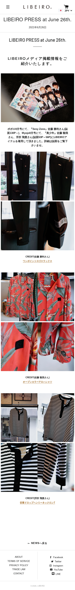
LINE (58, 574)
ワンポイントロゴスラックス (37, 261)
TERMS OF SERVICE (19, 561)
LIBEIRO (41, 586)
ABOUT (19, 556)
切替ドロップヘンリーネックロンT (37, 502)
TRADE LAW (18, 569)
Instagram (57, 565)
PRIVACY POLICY (18, 565)
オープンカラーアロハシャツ (37, 381)
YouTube (58, 569)
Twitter (57, 561)
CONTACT (18, 573)
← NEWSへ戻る (37, 543)
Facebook (57, 557)
